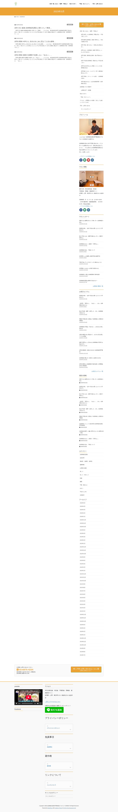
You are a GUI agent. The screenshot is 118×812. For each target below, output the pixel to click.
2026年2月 (82, 513)
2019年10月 (83, 645)
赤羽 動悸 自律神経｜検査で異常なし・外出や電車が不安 (92, 40)
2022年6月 (82, 557)
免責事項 (49, 747)
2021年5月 (82, 597)
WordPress (50, 808)
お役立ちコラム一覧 (97, 371)
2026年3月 (82, 509)
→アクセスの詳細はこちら (86, 206)
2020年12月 (83, 614)
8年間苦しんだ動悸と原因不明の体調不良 (89, 256)
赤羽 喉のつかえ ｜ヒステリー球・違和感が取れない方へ (92, 72)
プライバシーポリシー (53, 728)
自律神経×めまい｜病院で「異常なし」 (89, 244)
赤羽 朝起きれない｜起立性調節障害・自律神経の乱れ (92, 82)
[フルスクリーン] (40, 703)
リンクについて (51, 784)
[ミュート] (38, 703)
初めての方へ (83, 93)
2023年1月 (82, 543)
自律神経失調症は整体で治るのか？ (88, 280)
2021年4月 (82, 601)
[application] (28, 697)
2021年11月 (83, 577)
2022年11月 (83, 550)
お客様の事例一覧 (98, 286)
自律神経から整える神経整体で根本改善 (89, 274)
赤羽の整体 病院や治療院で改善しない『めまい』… (33, 55)
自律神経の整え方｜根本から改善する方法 (90, 358)
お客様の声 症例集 (86, 90)
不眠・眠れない (84, 485)
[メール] (84, 160)
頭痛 (81, 478)
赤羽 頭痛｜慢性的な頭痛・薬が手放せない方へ (92, 56)
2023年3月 (82, 536)
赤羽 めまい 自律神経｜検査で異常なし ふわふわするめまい (91, 51)
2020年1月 (82, 634)
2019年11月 (83, 641)
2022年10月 (83, 553)
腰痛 (81, 481)
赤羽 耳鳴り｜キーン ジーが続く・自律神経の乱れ (92, 77)
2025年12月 (83, 520)
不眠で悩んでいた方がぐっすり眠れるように (90, 262)
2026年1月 (82, 516)
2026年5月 (82, 503)
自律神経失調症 (84, 454)
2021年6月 (82, 594)
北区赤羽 (82, 457)
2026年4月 (82, 506)
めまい (81, 488)
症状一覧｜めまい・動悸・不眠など (89, 31)
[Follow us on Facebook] (81, 160)
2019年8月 (82, 651)
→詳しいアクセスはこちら (52, 701)
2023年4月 (82, 533)
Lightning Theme (58, 808)
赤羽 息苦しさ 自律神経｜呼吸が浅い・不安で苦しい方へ (92, 35)
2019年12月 (83, 638)
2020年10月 (83, 621)
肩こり (81, 471)
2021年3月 (82, 604)
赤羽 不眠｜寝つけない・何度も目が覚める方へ (92, 45)
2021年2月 (82, 607)
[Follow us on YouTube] (88, 160)
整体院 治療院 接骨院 (86, 461)
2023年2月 (82, 540)
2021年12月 (83, 574)
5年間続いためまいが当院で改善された (89, 268)
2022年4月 (82, 563)
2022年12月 (83, 546)
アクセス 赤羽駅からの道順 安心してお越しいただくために (91, 101)
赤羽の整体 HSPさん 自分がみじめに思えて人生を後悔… (35, 41)
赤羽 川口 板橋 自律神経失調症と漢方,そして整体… (33, 28)
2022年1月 (82, 570)
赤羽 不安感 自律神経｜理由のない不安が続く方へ (92, 61)
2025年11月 (83, 523)
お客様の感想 (83, 468)
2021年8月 (82, 587)
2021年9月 (82, 584)
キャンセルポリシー (86, 109)
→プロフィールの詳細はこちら (87, 156)
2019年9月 (82, 648)
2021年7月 (82, 591)
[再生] (16, 703)
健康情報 (70, 24)
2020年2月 (82, 631)
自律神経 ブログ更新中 (85, 86)
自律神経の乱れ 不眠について (87, 250)
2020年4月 (82, 628)
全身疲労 (82, 495)
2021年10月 (83, 580)
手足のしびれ (83, 491)
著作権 (49, 766)
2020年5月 (82, 624)
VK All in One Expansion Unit (69, 808)
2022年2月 (82, 567)
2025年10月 (83, 526)
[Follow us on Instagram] (92, 160)
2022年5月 (82, 560)
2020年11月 (83, 617)
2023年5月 (82, 530)
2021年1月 (82, 611)
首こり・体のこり (84, 474)
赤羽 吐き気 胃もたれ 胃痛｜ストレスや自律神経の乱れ (91, 66)
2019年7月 (82, 655)
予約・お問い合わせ (85, 105)
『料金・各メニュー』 (86, 97)
